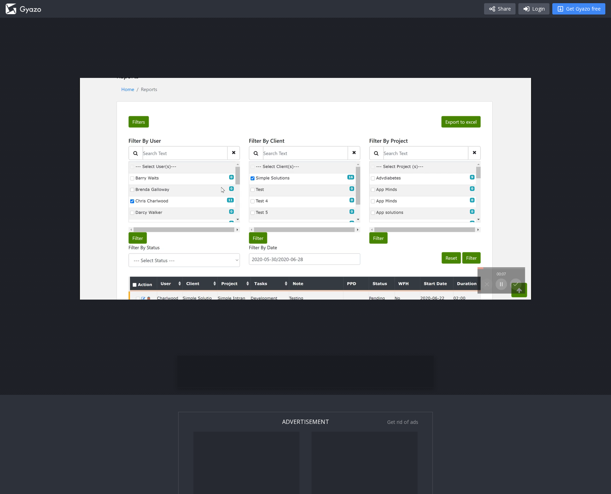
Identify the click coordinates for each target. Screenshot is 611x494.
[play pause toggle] (91, 291)
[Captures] (23, 9)
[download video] (485, 291)
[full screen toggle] (519, 291)
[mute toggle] (108, 291)
